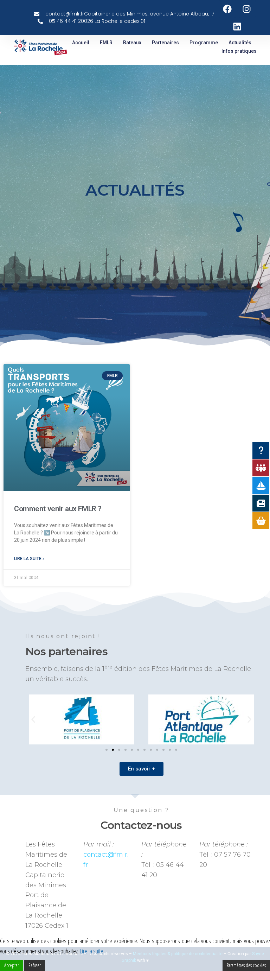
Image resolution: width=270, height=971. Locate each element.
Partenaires (165, 42)
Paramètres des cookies (246, 965)
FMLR (106, 42)
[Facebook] (227, 9)
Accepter (11, 965)
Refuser (34, 965)
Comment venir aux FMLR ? (58, 508)
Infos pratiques (239, 51)
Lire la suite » (29, 558)
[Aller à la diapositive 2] (113, 750)
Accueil (80, 42)
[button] (33, 719)
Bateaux (132, 42)
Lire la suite (91, 951)
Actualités (240, 42)
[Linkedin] (237, 26)
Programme (203, 42)
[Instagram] (247, 9)
